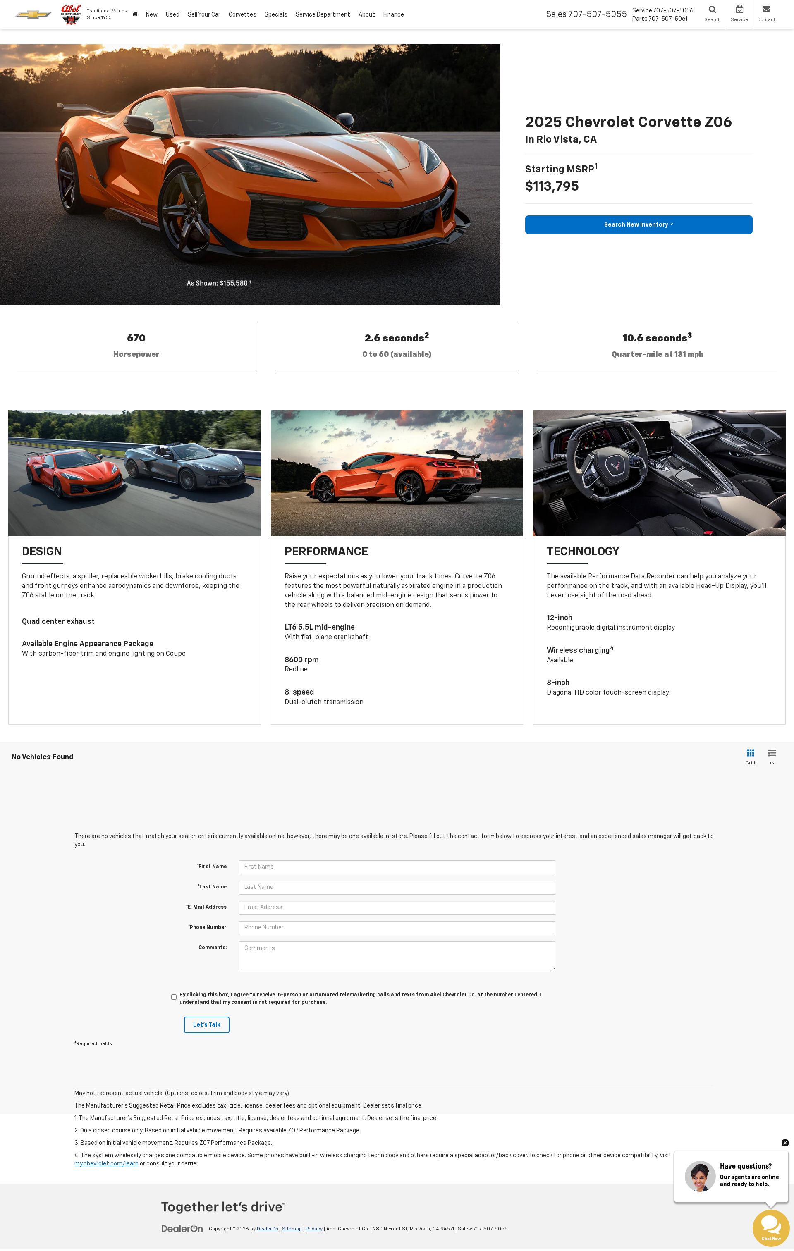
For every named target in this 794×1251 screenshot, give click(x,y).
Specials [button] (276, 15)
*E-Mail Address (206, 907)
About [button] (367, 15)
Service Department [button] (323, 15)
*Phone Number (207, 927)
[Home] (135, 14)
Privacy (314, 1229)
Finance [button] (393, 15)
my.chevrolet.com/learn (106, 1164)
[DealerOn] (182, 1229)
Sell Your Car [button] (204, 15)
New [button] (152, 15)
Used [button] (172, 15)
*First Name (212, 866)
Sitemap (292, 1229)
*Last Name (212, 887)
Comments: (212, 947)
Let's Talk (206, 1025)
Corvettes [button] (242, 15)
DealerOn (267, 1229)
